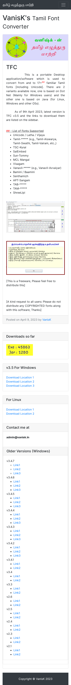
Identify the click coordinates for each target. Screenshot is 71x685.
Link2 (17, 469)
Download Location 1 (20, 377)
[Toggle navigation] (63, 4)
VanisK (46, 319)
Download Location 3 (20, 385)
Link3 (17, 473)
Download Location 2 (20, 381)
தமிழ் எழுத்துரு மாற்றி (18, 5)
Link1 (16, 465)
